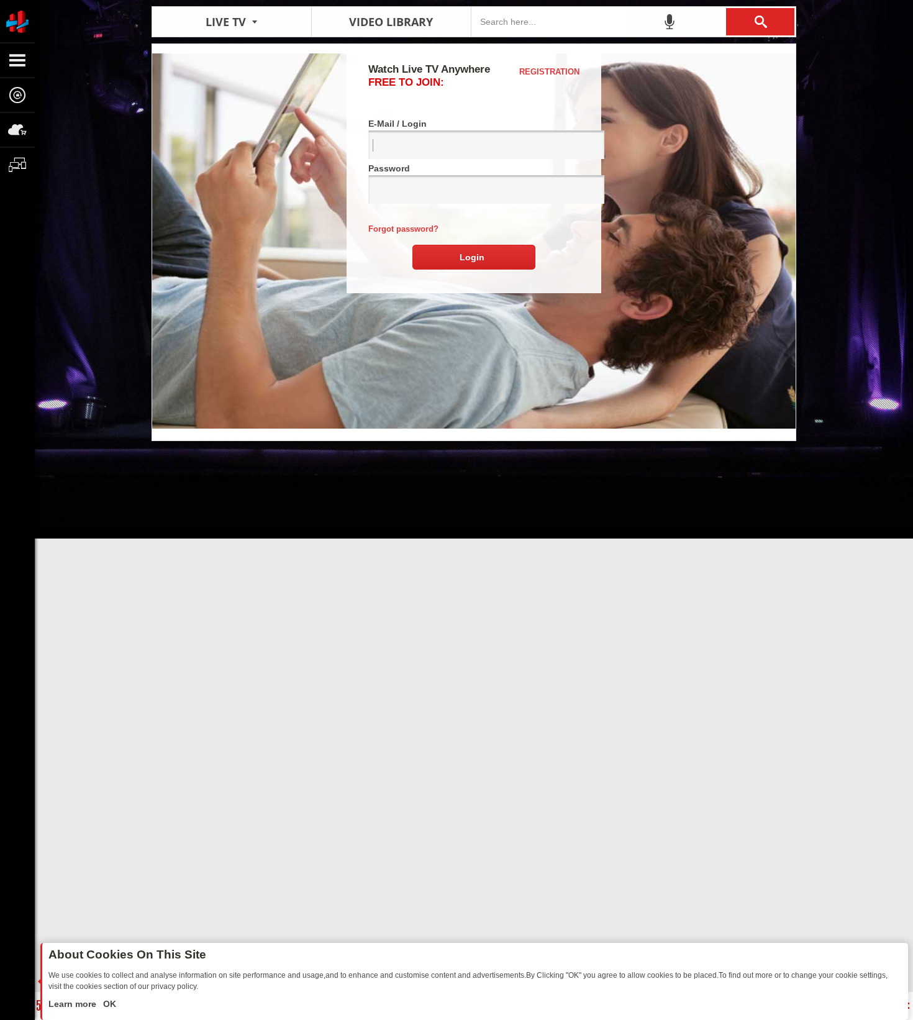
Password (389, 168)
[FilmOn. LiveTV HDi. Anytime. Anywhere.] (17, 21)
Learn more (73, 1004)
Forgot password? (403, 229)
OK (108, 1004)
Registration (549, 71)
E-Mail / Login (397, 124)
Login (472, 257)
